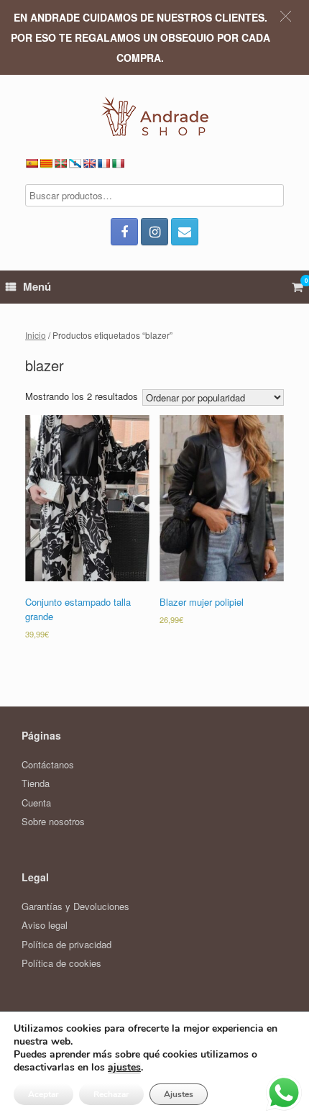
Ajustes (178, 1094)
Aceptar (43, 1094)
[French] (103, 163)
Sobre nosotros (53, 821)
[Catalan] (46, 163)
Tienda (36, 783)
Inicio (35, 335)
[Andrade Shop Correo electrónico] (184, 231)
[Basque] (60, 163)
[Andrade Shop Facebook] (124, 231)
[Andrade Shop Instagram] (154, 231)
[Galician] (74, 163)
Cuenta (36, 802)
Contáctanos (48, 764)
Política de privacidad (66, 944)
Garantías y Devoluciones (75, 906)
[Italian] (117, 163)
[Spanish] (31, 163)
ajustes (124, 1067)
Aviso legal (45, 925)
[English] (89, 163)
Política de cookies (61, 963)
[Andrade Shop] (154, 116)
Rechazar (111, 1094)
